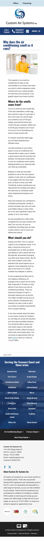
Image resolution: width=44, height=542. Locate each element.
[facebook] (5, 467)
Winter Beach (32, 422)
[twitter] (9, 467)
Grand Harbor (32, 377)
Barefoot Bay (12, 371)
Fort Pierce (12, 377)
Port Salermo (32, 403)
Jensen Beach (32, 387)
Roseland (32, 408)
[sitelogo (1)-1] (22, 9)
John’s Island (12, 393)
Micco (32, 393)
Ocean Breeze (32, 398)
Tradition (32, 414)
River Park (12, 408)
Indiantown (12, 387)
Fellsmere (32, 371)
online (14, 338)
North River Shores (12, 398)
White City (12, 422)
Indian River (32, 382)
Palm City (12, 403)
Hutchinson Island (12, 382)
